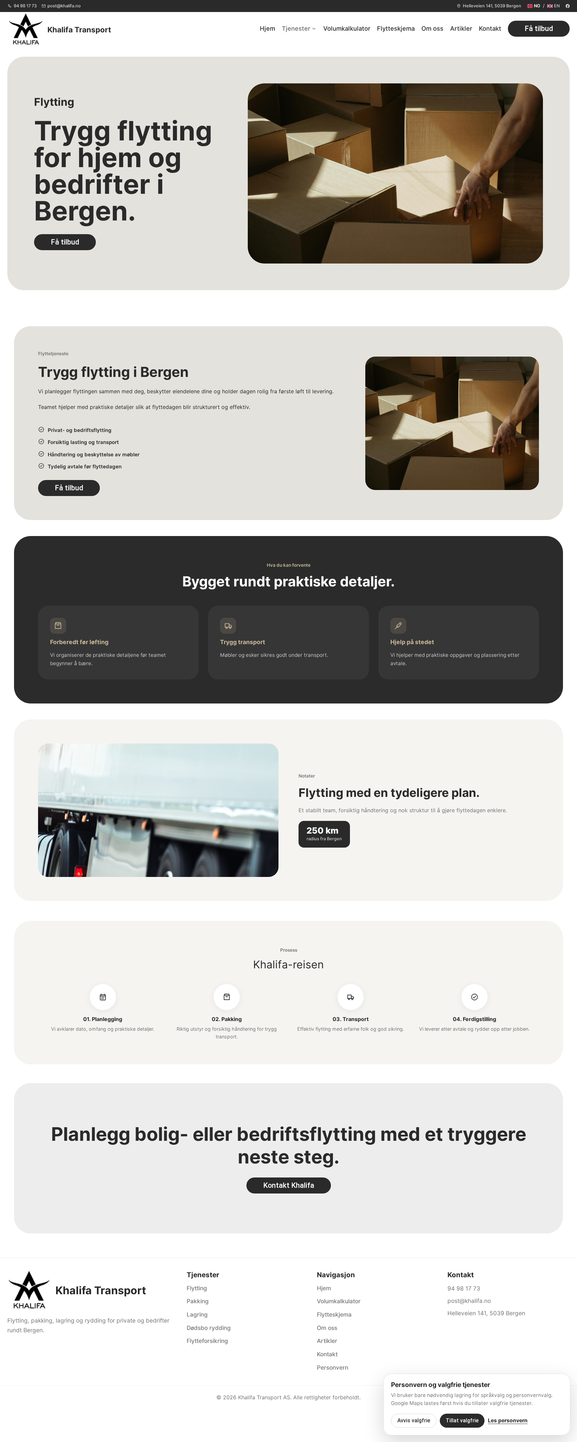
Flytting (197, 1288)
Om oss (432, 28)
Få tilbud (539, 28)
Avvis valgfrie (413, 1420)
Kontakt (490, 28)
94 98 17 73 (25, 5)
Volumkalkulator (346, 28)
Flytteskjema (396, 28)
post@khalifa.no (64, 5)
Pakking (198, 1301)
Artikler (461, 28)
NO (537, 5)
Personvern (332, 1367)
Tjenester (296, 28)
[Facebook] (568, 6)
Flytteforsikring (207, 1340)
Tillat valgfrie (462, 1420)
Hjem (267, 28)
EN (557, 5)
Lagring (197, 1314)
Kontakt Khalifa (288, 1185)
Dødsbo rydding (209, 1327)
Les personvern (508, 1420)
